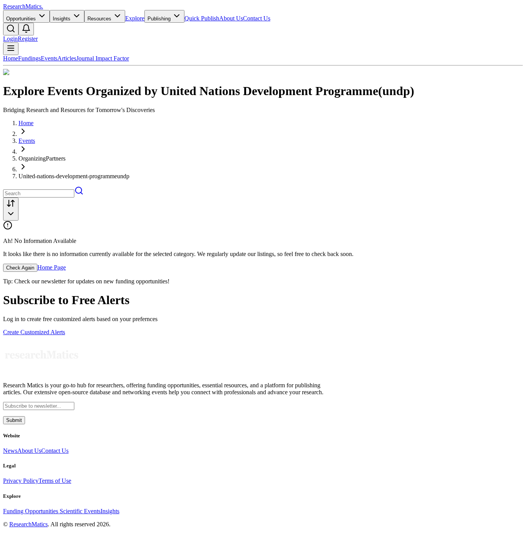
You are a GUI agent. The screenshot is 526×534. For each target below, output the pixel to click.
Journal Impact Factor (102, 58)
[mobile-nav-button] (10, 48)
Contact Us (256, 18)
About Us (231, 18)
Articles (66, 58)
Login (10, 38)
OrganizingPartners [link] (41, 158)
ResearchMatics (28, 524)
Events (49, 58)
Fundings (29, 58)
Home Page (51, 267)
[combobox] (10, 209)
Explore (134, 18)
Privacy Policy (21, 480)
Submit (14, 420)
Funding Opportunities (31, 511)
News (10, 450)
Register (28, 38)
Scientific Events (80, 511)
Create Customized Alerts (34, 332)
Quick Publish (201, 18)
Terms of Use (55, 480)
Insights (110, 511)
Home (10, 58)
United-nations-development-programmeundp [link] (73, 176)
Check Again (20, 268)
